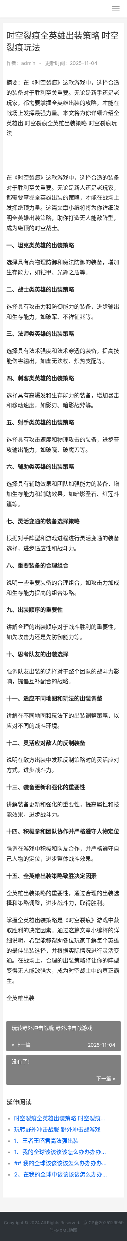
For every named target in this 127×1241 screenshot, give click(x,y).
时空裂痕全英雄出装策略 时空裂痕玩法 (62, 1118)
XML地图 (68, 1230)
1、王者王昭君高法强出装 (46, 1140)
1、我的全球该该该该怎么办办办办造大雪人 (62, 1151)
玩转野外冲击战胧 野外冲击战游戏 (57, 1129)
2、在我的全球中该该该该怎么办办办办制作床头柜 (62, 1174)
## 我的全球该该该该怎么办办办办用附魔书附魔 (62, 1163)
